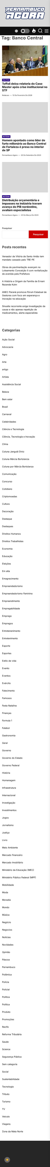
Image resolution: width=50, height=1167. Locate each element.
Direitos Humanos (11, 533)
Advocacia (7, 347)
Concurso (7, 481)
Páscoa (6, 959)
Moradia (6, 899)
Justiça (5, 832)
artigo (5, 369)
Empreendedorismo (12, 586)
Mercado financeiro (12, 855)
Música (5, 914)
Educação (7, 556)
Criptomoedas (9, 496)
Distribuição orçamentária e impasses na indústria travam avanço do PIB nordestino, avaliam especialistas (22, 205)
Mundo (5, 907)
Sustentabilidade (10, 1079)
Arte (4, 362)
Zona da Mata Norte (12, 1131)
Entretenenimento (11, 631)
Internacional (8, 795)
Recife (5, 1026)
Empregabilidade (11, 608)
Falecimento (8, 690)
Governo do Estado (12, 758)
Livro (4, 840)
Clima (5, 444)
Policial (6, 989)
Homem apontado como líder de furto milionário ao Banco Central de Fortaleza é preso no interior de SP (24, 145)
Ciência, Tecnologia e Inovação (18, 436)
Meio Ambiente (10, 847)
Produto (6, 1012)
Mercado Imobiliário (12, 862)
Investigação (8, 802)
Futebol (6, 728)
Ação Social (8, 339)
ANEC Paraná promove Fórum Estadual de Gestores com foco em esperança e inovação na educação (24, 295)
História (6, 772)
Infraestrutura (9, 787)
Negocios (7, 929)
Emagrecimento (10, 578)
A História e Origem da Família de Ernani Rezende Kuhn (23, 283)
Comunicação (9, 474)
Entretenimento (10, 638)
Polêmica (7, 974)
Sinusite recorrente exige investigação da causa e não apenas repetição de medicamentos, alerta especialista (23, 309)
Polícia (5, 982)
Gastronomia (8, 735)
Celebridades (9, 421)
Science (6, 1049)
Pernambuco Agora (10, 155)
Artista (5, 376)
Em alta (6, 571)
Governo (6, 750)
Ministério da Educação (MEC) (18, 870)
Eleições (6, 563)
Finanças (6, 713)
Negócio (6, 922)
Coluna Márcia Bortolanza (15, 459)
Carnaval (6, 414)
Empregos (7, 623)
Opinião (6, 952)
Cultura (6, 503)
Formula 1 (7, 720)
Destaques (7, 526)
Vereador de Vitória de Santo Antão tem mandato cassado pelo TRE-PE (23, 258)
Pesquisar (7, 228)
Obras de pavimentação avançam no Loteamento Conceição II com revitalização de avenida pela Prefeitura (25, 270)
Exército (6, 683)
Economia (7, 548)
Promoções (8, 1019)
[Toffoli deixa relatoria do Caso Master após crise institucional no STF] (25, 61)
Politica (6, 80)
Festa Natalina (9, 705)
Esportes (6, 653)
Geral (5, 743)
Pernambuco (8, 967)
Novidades (7, 944)
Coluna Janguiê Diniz (13, 451)
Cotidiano (7, 489)
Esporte (6, 645)
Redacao (5, 95)
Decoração (8, 511)
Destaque (7, 518)
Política (6, 997)
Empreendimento (11, 601)
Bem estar (7, 399)
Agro (4, 354)
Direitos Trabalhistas (12, 541)
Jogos (5, 817)
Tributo (5, 1094)
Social (5, 1071)
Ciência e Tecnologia (13, 429)
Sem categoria (9, 1064)
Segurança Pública (12, 1056)
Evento (5, 668)
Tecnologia (8, 1086)
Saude (5, 1041)
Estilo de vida (9, 660)
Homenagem (8, 780)
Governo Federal (10, 765)
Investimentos (9, 810)
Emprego (7, 616)
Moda (5, 892)
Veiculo (6, 1116)
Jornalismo (8, 825)
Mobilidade (8, 885)
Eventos (6, 675)
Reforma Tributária (12, 1034)
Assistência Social (11, 384)
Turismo (6, 1101)
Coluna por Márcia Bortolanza (17, 466)
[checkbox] (7, 1160)
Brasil (5, 406)
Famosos (7, 698)
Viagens (6, 1124)
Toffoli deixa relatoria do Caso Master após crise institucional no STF (24, 87)
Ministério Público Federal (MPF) (19, 877)
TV (3, 1109)
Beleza (5, 391)
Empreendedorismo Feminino (17, 593)
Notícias (6, 136)
